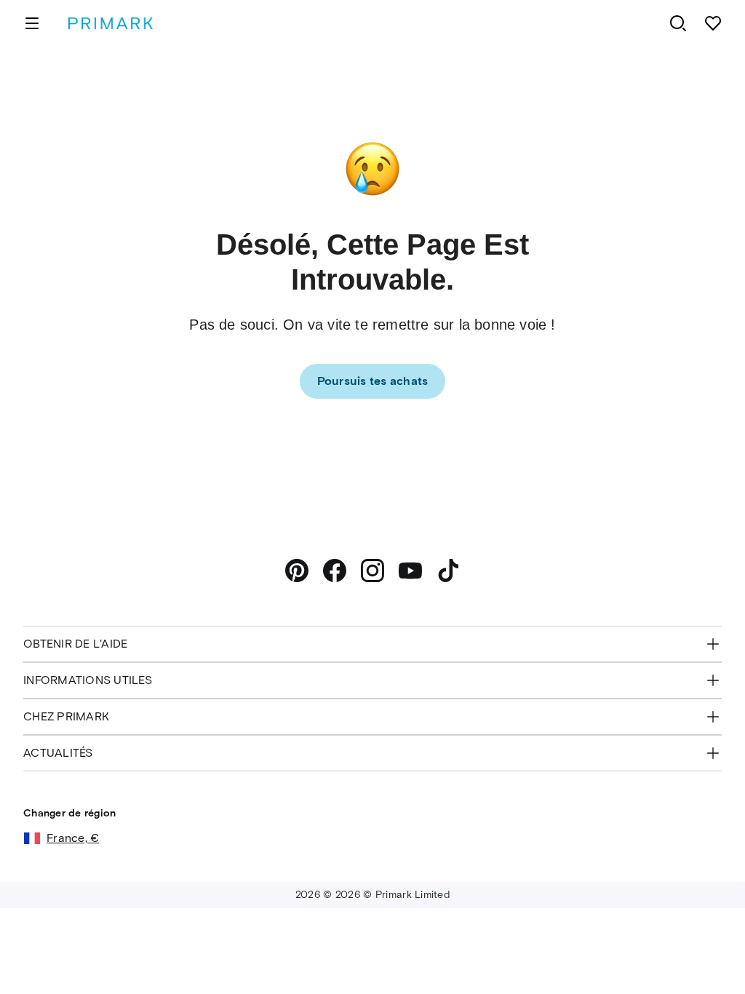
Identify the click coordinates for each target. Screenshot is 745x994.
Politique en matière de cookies (573, 949)
